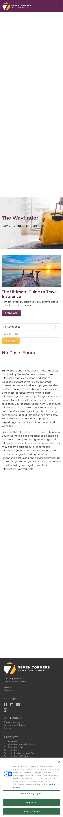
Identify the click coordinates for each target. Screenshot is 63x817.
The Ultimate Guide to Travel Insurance (30, 294)
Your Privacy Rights (31, 793)
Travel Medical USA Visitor (16, 756)
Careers (7, 687)
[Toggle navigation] (56, 6)
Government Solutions (15, 725)
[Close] (59, 761)
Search (12, 341)
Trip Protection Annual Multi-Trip (19, 744)
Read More (11, 313)
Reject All (31, 802)
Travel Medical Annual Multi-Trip (19, 753)
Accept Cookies (31, 811)
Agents (7, 728)
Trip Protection (11, 741)
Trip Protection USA (13, 747)
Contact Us (9, 690)
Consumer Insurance (14, 722)
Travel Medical (10, 750)
